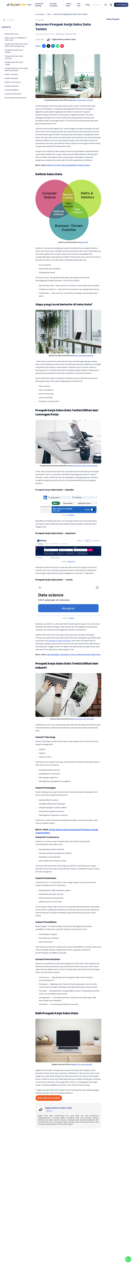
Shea (80, 1064)
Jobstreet (71, 561)
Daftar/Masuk (121, 5)
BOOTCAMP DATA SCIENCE (49, 1098)
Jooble (71, 618)
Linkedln (71, 515)
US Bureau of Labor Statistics (58, 641)
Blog (49, 14)
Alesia (77, 356)
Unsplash (88, 100)
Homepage (39, 14)
